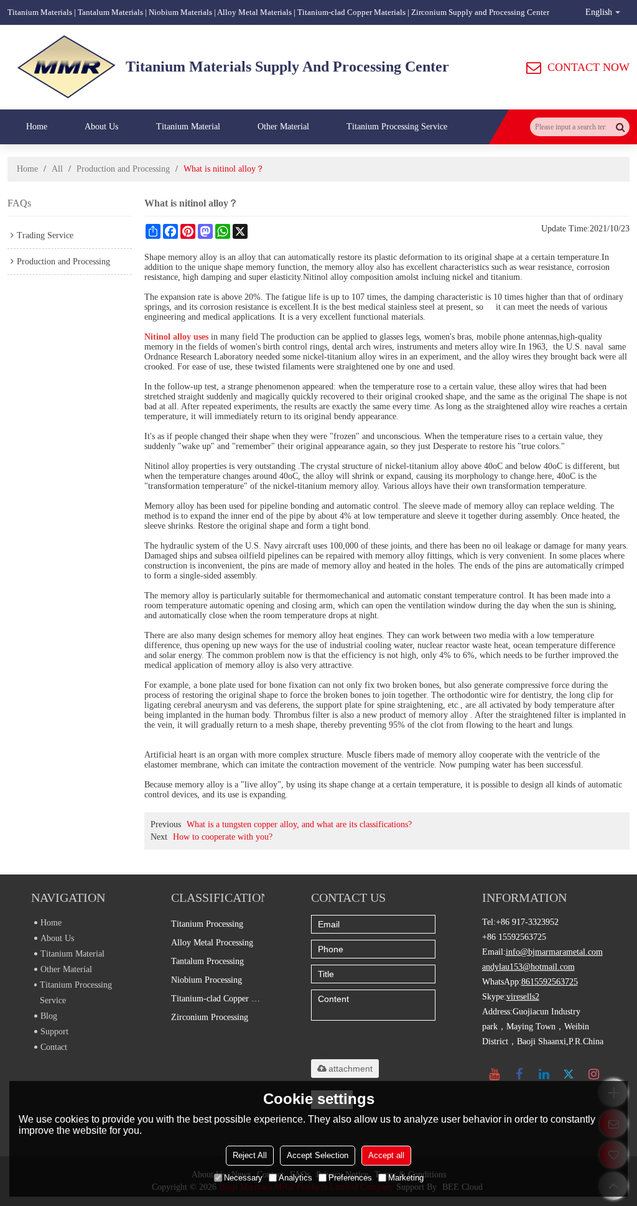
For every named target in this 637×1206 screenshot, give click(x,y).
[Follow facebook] (519, 1074)
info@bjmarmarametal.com (554, 952)
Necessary (243, 1177)
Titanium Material (188, 126)
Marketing (406, 1177)
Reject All (250, 1155)
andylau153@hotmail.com (528, 967)
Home (36, 126)
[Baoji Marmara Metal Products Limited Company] (66, 67)
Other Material (283, 126)
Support (54, 1031)
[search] (620, 127)
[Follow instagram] (594, 1074)
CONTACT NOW (588, 67)
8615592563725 (549, 981)
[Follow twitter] (569, 1074)
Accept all (386, 1155)
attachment (350, 1069)
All (57, 169)
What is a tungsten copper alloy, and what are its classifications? (299, 824)
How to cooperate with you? (222, 837)
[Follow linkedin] (544, 1074)
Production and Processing (123, 169)
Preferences (350, 1177)
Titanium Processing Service (396, 126)
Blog (48, 1016)
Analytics (295, 1177)
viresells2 (522, 996)
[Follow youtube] (494, 1074)
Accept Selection (317, 1155)
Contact (53, 1047)
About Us (101, 126)
